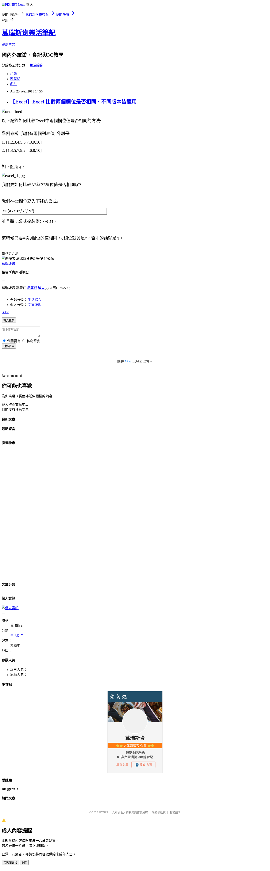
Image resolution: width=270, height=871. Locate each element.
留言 (41, 288)
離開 (24, 862)
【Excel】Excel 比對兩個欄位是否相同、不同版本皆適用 (73, 101)
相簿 (13, 74)
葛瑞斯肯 (8, 264)
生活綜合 (36, 65)
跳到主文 (8, 44)
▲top (5, 312)
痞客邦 (32, 288)
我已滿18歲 (10, 862)
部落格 (15, 79)
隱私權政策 (159, 812)
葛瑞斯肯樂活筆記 (29, 33)
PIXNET (103, 812)
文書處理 (34, 305)
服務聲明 (175, 812)
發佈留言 (8, 346)
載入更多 (8, 320)
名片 (13, 84)
